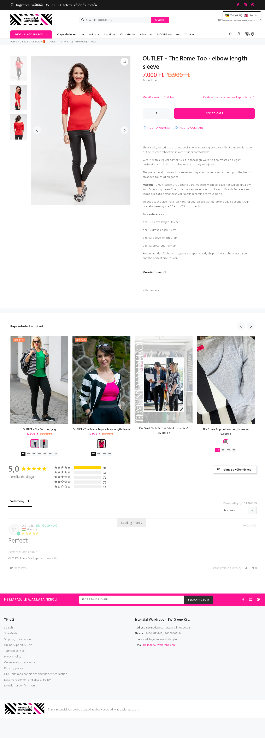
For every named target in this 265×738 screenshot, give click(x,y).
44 (50, 454)
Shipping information (17, 639)
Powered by (240, 503)
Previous (37, 130)
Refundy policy (13, 668)
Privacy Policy (12, 656)
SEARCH (160, 20)
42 (45, 454)
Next (124, 130)
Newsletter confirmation (19, 685)
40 (39, 454)
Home (13, 42)
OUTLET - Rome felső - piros (25, 558)
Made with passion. (126, 709)
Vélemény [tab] (17, 501)
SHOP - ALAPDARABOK (28, 34)
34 (23, 454)
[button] (247, 568)
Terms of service (14, 651)
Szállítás (169, 97)
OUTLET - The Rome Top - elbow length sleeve (101, 429)
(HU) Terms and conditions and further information (35, 674)
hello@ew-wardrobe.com (236, 20)
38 (34, 454)
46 (55, 454)
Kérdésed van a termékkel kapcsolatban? (229, 97)
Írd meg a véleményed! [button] (237, 469)
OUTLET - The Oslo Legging (39, 429)
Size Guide (11, 633)
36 (28, 454)
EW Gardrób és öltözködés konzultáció (163, 428)
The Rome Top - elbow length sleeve (226, 429)
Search (8, 627)
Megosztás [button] (19, 568)
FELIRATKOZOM (198, 599)
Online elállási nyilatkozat (20, 662)
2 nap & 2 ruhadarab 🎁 (32, 42)
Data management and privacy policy (27, 680)
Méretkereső (151, 97)
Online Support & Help (18, 645)
